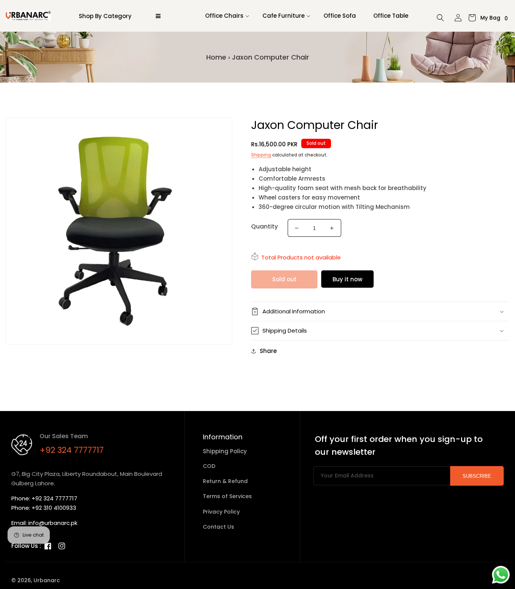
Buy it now (347, 279)
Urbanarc (47, 580)
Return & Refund (225, 481)
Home (216, 57)
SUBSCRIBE (477, 476)
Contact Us (218, 527)
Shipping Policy (225, 451)
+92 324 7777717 (72, 450)
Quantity (264, 226)
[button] (225, 16)
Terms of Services (227, 496)
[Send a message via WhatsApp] (500, 574)
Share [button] (268, 351)
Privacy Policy (221, 511)
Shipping (261, 155)
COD (209, 466)
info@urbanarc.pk (52, 523)
